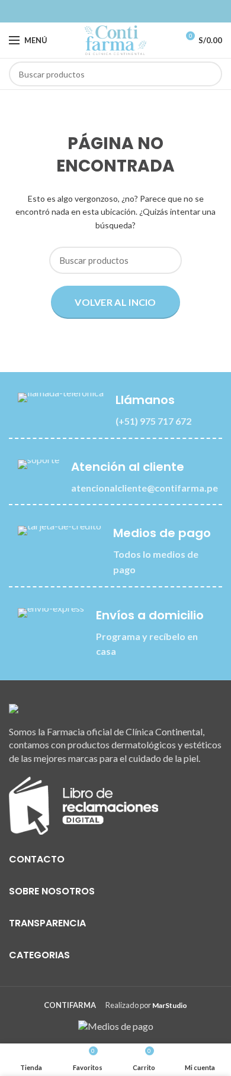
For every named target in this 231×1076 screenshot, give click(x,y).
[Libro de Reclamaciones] (83, 804)
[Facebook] (109, 11)
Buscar (206, 74)
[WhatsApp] (122, 11)
